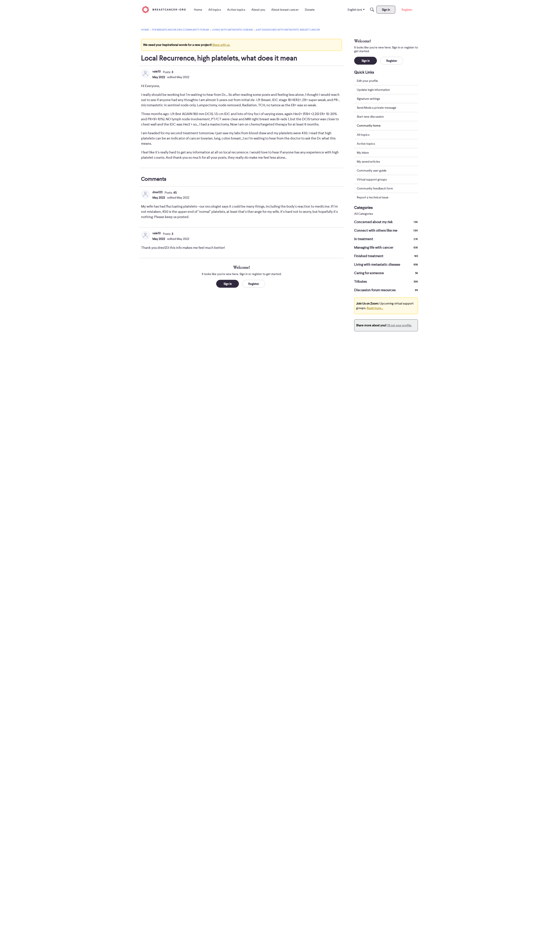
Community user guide (371, 170)
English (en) (355, 10)
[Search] (372, 10)
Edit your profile (367, 81)
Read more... (375, 308)
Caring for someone (386, 273)
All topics (363, 135)
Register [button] (253, 284)
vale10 (156, 71)
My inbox (363, 153)
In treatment (386, 239)
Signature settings (368, 99)
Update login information (373, 90)
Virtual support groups (372, 179)
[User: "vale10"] (145, 73)
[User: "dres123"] (145, 194)
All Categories (363, 214)
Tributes (386, 281)
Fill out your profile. (399, 325)
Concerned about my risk (386, 222)
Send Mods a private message (376, 108)
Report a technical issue (372, 197)
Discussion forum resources (386, 290)
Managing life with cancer (386, 247)
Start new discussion (370, 117)
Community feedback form (375, 188)
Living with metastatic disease (386, 264)
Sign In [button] (228, 284)
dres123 (157, 192)
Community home (369, 125)
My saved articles (368, 161)
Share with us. (221, 45)
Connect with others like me (386, 230)
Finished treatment (386, 256)
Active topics (366, 144)
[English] (164, 9)
